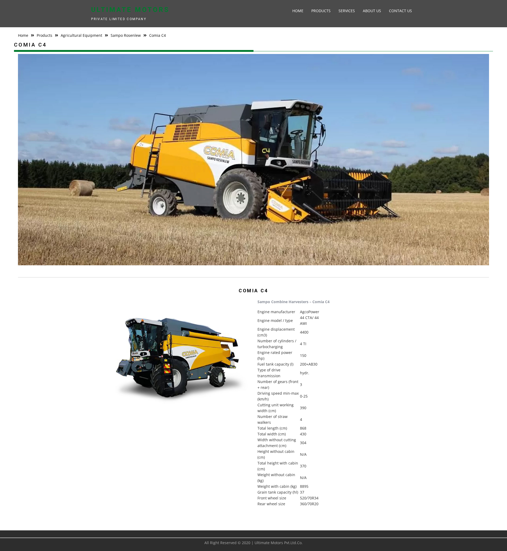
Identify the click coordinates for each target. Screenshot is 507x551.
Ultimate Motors (130, 9)
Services (347, 10)
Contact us (400, 10)
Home (297, 10)
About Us (372, 10)
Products (321, 10)
